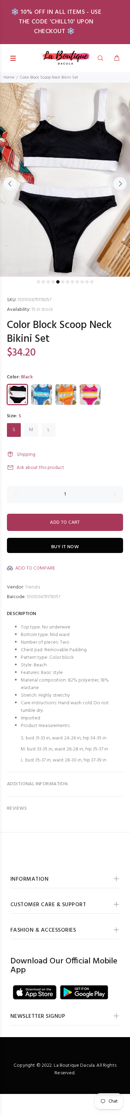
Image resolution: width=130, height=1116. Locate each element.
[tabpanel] (65, 180)
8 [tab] (72, 282)
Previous (10, 183)
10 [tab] (82, 282)
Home (8, 77)
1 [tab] (38, 282)
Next (120, 183)
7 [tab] (67, 282)
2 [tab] (43, 282)
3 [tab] (48, 282)
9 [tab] (77, 282)
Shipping (26, 455)
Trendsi (32, 587)
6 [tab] (62, 282)
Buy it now (65, 547)
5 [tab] (58, 282)
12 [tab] (92, 282)
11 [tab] (87, 282)
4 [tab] (53, 282)
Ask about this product (40, 468)
